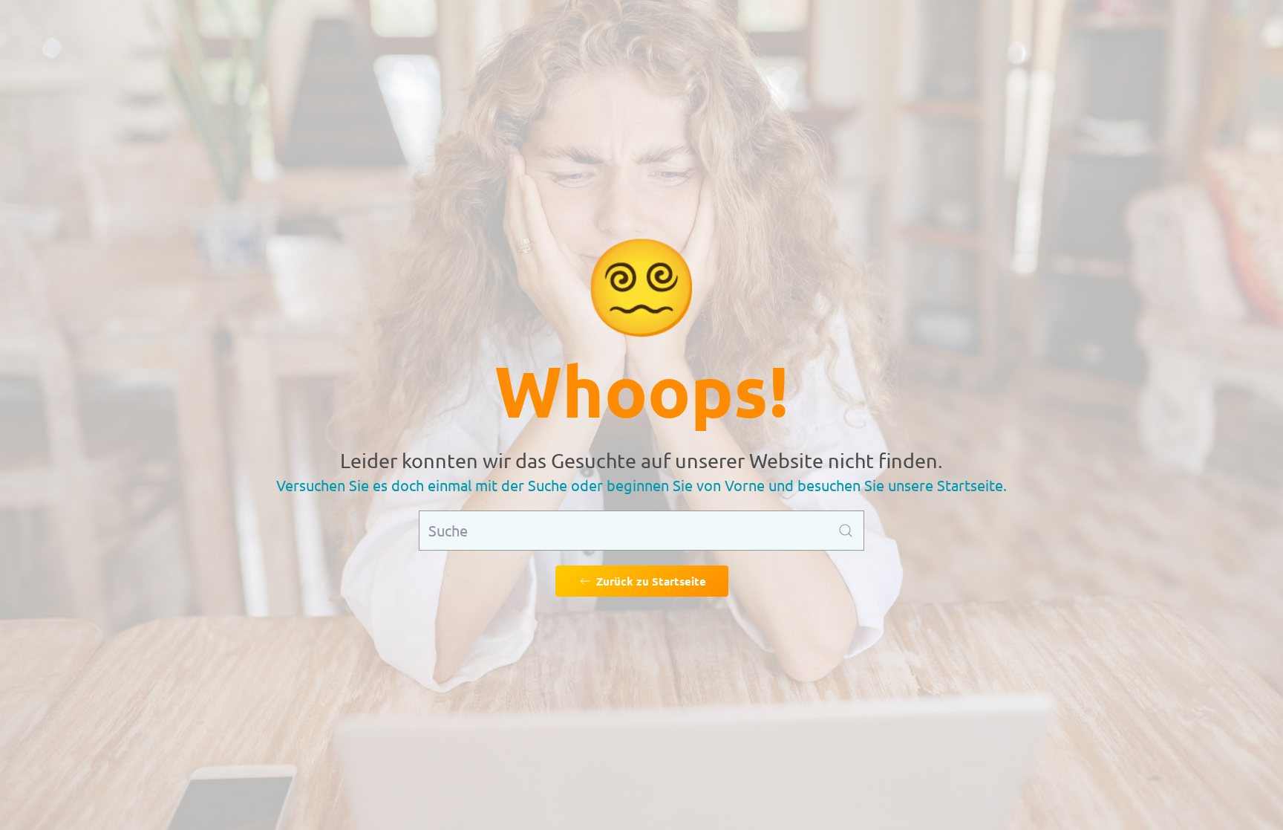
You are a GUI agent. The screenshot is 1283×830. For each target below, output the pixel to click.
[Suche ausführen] (846, 530)
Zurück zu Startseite (651, 581)
